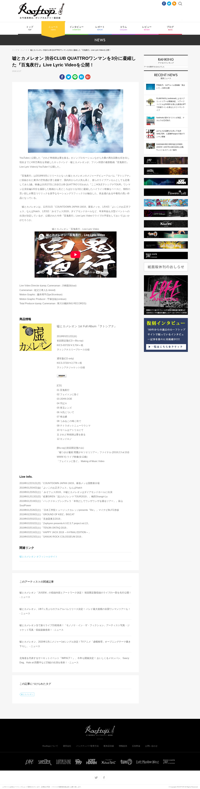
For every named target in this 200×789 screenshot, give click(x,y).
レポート (100, 28)
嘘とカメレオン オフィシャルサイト (38, 556)
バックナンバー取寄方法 (87, 746)
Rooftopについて (50, 746)
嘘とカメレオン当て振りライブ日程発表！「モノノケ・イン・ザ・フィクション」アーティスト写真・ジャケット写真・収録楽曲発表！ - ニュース (74, 627)
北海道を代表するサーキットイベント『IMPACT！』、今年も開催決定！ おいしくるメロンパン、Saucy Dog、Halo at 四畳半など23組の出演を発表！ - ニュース (74, 660)
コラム (123, 28)
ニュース (53, 28)
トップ (29, 28)
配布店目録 (109, 746)
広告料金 (136, 746)
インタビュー (77, 28)
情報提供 (123, 746)
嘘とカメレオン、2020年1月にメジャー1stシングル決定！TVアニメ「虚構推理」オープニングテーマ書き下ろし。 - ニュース (75, 643)
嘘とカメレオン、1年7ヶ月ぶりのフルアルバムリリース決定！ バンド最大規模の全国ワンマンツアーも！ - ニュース (74, 611)
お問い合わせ (151, 746)
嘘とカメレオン (27, 694)
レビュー (147, 28)
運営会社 (67, 746)
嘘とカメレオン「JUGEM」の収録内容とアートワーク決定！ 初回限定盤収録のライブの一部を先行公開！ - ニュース (75, 594)
